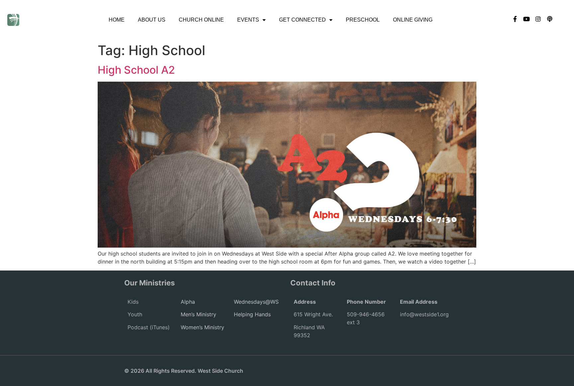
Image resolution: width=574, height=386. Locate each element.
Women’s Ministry (202, 327)
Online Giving (412, 20)
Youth (135, 314)
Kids (133, 301)
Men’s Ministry (198, 314)
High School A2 (136, 69)
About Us (151, 20)
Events (248, 20)
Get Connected (302, 20)
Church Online (201, 20)
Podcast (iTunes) (149, 327)
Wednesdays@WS (256, 301)
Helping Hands (252, 314)
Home (117, 20)
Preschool (363, 20)
